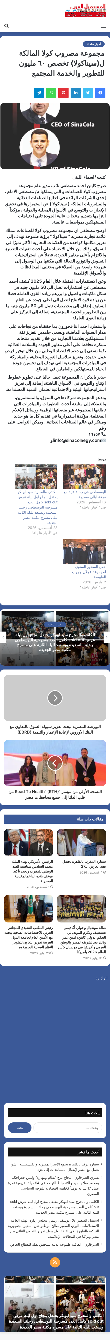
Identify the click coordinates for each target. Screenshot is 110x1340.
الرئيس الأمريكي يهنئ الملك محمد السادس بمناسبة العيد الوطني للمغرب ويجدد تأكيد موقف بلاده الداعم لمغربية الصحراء (32, 871)
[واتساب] (51, 93)
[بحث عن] (6, 25)
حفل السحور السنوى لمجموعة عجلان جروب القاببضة (89, 571)
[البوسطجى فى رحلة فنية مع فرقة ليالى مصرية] (84, 476)
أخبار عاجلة (94, 44)
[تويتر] (88, 93)
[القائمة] (103, 25)
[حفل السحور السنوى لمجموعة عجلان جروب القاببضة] (84, 551)
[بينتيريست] (63, 93)
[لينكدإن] (76, 93)
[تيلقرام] (39, 93)
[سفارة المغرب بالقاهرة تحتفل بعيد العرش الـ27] (81, 843)
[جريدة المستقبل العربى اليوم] (85, 10)
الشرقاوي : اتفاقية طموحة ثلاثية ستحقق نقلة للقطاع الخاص (54, 1244)
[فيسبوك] (100, 93)
